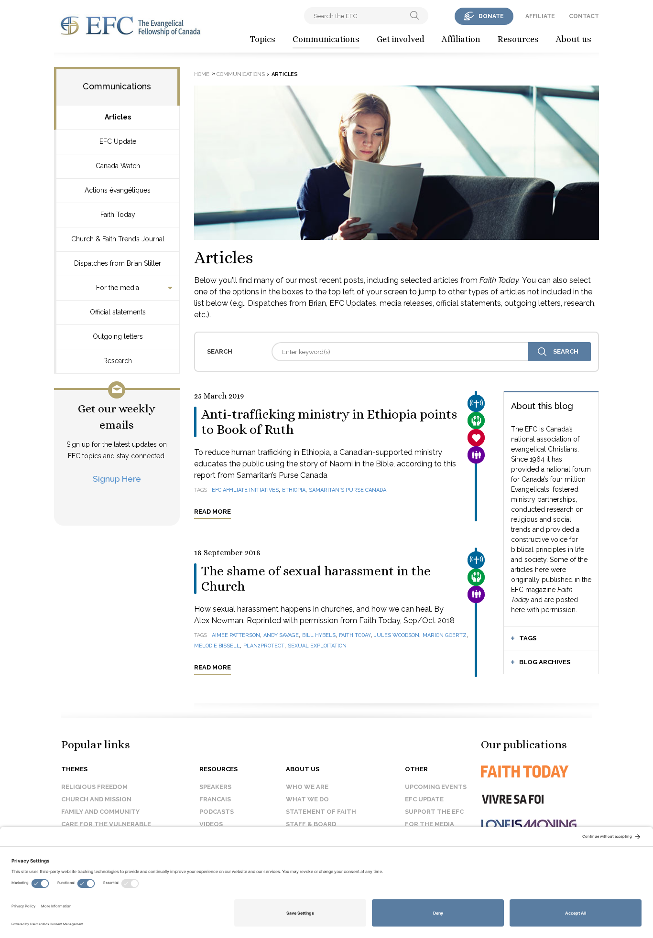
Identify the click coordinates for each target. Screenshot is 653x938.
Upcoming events (436, 786)
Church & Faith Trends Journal (117, 239)
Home (201, 74)
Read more (212, 511)
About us (573, 39)
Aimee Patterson (236, 635)
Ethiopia (293, 490)
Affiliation (461, 39)
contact (584, 16)
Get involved (400, 39)
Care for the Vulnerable (106, 824)
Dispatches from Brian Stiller (117, 263)
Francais (215, 799)
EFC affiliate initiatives (245, 490)
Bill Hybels (319, 635)
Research (117, 361)
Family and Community (100, 811)
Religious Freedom (94, 786)
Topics (262, 39)
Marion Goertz (445, 635)
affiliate (540, 16)
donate (491, 16)
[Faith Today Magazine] (544, 771)
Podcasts (216, 811)
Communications (326, 39)
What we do (307, 799)
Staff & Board (311, 824)
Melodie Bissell (217, 646)
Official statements (118, 312)
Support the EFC (434, 811)
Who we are (307, 786)
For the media (117, 287)
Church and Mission (96, 799)
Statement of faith (321, 811)
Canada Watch (118, 166)
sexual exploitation (317, 646)
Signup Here (117, 479)
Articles (118, 117)
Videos (211, 824)
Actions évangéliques (118, 190)
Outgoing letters (118, 336)
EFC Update (117, 141)
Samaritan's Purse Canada (347, 490)
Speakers (215, 786)
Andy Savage (281, 635)
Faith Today (117, 214)
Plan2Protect (263, 646)
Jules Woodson (396, 635)
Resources (518, 39)
